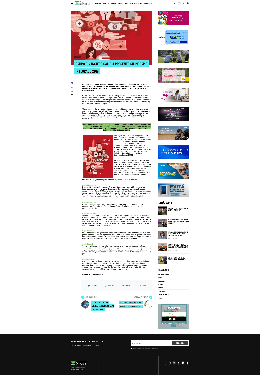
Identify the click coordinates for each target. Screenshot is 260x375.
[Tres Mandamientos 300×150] (173, 37)
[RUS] (173, 151)
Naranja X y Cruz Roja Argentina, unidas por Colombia (178, 209)
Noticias (77, 57)
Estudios (160, 284)
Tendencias (161, 291)
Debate (160, 278)
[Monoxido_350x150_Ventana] (173, 190)
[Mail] (187, 363)
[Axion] (173, 114)
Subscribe (172, 319)
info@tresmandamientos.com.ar (78, 369)
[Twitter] (183, 3)
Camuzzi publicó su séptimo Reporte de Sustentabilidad (177, 258)
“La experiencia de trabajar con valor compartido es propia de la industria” (178, 221)
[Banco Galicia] (173, 56)
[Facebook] (183, 363)
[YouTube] (178, 363)
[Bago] (173, 95)
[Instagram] (179, 3)
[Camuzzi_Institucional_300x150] (173, 171)
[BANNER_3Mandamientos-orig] (173, 18)
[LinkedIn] (174, 3)
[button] (72, 3)
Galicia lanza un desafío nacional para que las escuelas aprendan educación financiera (178, 245)
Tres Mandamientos (163, 294)
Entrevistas (161, 281)
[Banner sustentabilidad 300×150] (173, 75)
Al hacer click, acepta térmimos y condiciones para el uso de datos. (174, 324)
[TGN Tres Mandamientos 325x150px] (173, 133)
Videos (160, 298)
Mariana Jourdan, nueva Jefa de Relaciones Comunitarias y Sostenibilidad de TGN (178, 233)
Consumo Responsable (164, 274)
